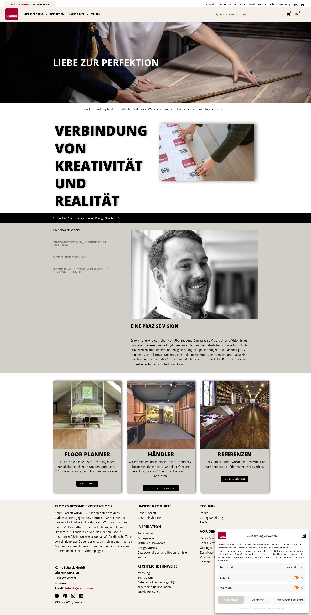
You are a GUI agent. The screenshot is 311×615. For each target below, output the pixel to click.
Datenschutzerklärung (263, 608)
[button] (304, 536)
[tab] (83, 230)
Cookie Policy (243, 608)
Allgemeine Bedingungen (154, 587)
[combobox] (248, 14)
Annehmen (231, 599)
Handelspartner (227, 4)
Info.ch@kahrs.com (79, 588)
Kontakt (210, 4)
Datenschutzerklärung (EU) (155, 582)
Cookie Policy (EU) (149, 592)
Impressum (281, 608)
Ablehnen (258, 599)
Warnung (143, 573)
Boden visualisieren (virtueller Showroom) (264, 4)
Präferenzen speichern (289, 599)
